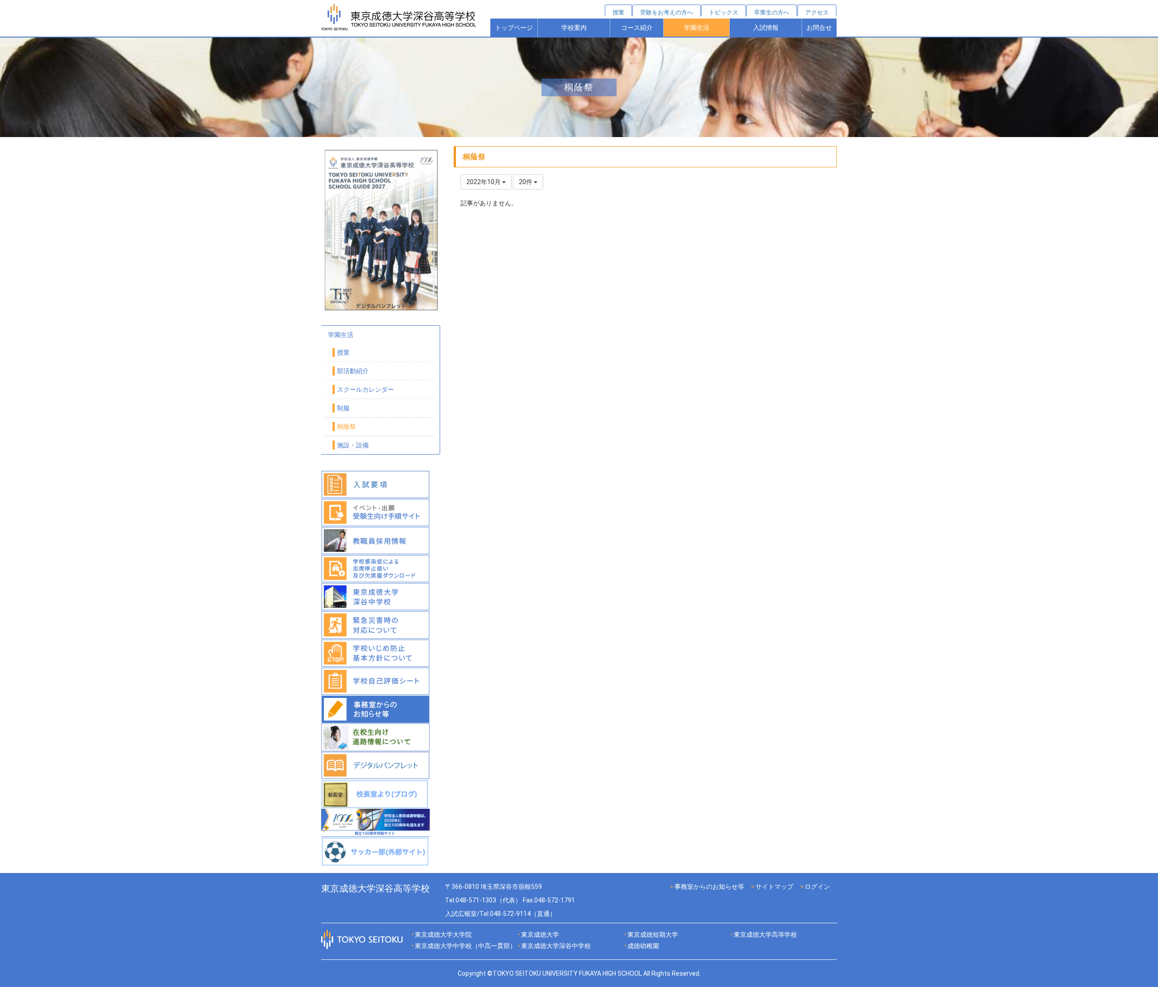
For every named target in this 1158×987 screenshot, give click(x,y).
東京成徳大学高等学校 (765, 934)
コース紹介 (637, 27)
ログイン (817, 886)
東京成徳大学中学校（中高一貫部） (465, 945)
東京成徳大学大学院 (443, 934)
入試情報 (765, 27)
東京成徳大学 (540, 934)
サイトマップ (774, 886)
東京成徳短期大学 (652, 934)
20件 (526, 181)
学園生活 (696, 27)
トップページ (514, 27)
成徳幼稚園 (643, 945)
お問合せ (819, 27)
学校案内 (574, 27)
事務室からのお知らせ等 (709, 886)
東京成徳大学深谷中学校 (556, 945)
